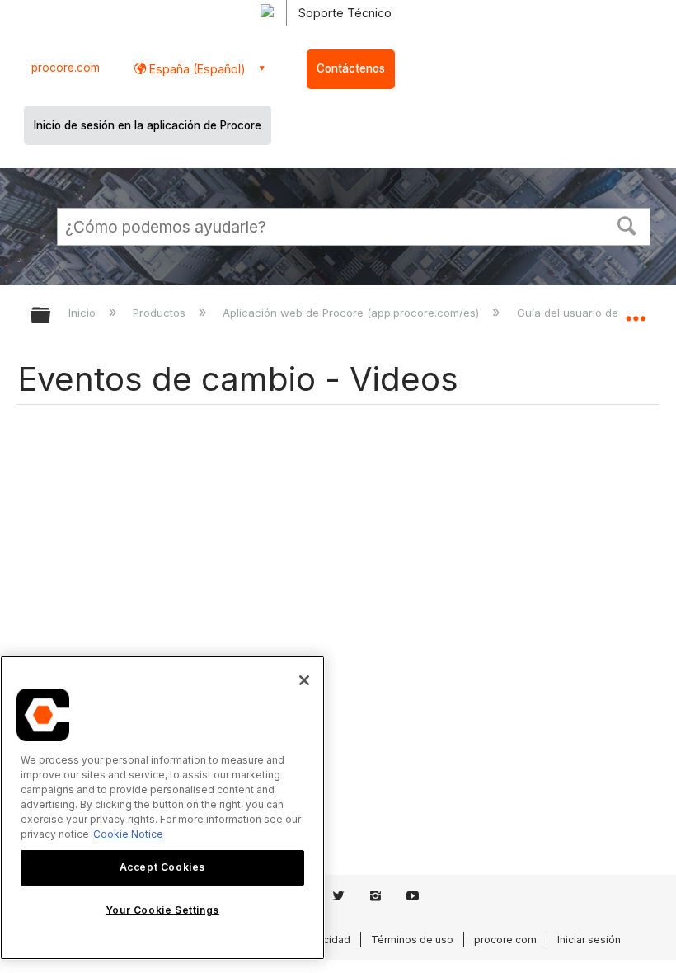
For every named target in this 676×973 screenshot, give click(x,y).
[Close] (304, 680)
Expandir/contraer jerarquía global (51, 316)
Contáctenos (351, 68)
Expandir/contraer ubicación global (635, 310)
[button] (627, 224)
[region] (162, 808)
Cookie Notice (128, 834)
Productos (161, 312)
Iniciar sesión (589, 939)
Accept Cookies (162, 867)
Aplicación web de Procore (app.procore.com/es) (352, 312)
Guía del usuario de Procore (591, 312)
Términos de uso (412, 939)
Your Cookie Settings (162, 910)
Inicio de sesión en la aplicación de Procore (147, 125)
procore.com (65, 67)
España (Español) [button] (196, 69)
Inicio (83, 312)
